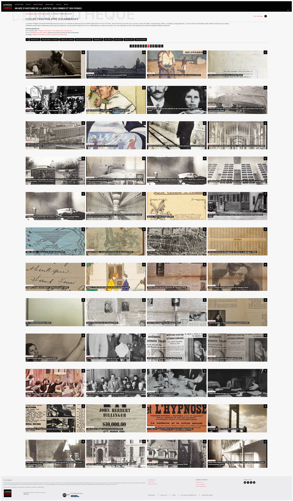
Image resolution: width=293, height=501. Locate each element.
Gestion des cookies (207, 495)
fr (288, 10)
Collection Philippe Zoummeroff (43, 14)
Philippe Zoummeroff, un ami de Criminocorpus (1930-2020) (49, 34)
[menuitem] (8, 6)
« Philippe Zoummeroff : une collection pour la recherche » (55, 30)
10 (156, 46)
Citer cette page (258, 16)
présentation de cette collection (38, 32)
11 (159, 46)
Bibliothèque (29, 14)
